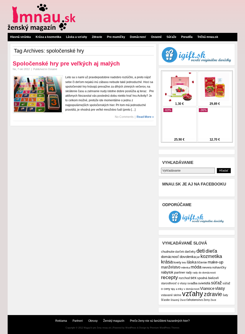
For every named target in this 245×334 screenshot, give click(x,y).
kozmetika (211, 256)
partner (179, 272)
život (213, 299)
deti (200, 251)
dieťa (211, 251)
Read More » (145, 117)
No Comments (124, 117)
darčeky (190, 251)
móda (196, 267)
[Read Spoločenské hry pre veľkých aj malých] (38, 112)
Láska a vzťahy (76, 37)
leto (184, 262)
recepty (169, 277)
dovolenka (188, 257)
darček (179, 251)
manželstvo (170, 267)
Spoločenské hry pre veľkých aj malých (66, 63)
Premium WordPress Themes (164, 328)
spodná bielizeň (208, 278)
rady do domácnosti (204, 272)
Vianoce (207, 288)
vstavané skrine (171, 295)
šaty (225, 295)
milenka (185, 267)
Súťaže (171, 37)
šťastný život (178, 299)
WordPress (130, 328)
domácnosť (170, 257)
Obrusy (93, 320)
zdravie (213, 294)
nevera (207, 267)
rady (189, 272)
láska (191, 262)
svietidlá (204, 283)
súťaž (216, 282)
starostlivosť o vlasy (174, 283)
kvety (177, 262)
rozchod (184, 278)
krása (167, 261)
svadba (192, 283)
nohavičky (219, 267)
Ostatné (156, 37)
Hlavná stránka (20, 37)
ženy (207, 299)
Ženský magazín (113, 320)
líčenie (202, 262)
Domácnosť (138, 37)
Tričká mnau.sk (207, 37)
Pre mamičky (116, 37)
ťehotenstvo (194, 300)
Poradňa (187, 37)
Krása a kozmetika (48, 37)
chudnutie (167, 251)
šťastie (165, 299)
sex (193, 278)
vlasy (220, 288)
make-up (215, 262)
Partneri (77, 320)
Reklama (61, 320)
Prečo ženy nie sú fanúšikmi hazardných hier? (160, 320)
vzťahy (192, 294)
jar (198, 256)
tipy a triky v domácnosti (185, 288)
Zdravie (97, 37)
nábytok (167, 272)
